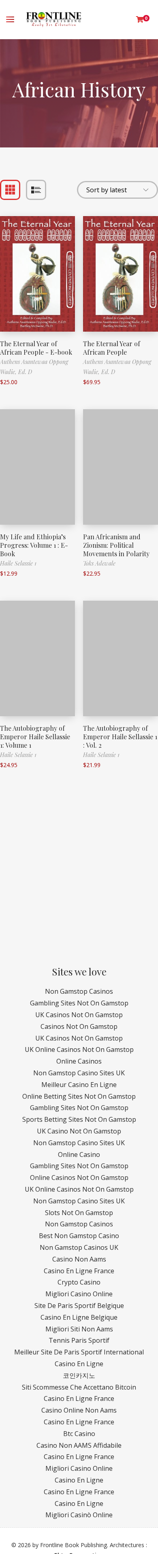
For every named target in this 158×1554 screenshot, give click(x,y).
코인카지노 (79, 1375)
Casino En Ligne (79, 1363)
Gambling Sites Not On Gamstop (79, 1003)
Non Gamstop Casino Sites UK (79, 1072)
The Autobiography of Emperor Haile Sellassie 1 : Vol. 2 (120, 736)
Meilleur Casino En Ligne (79, 1084)
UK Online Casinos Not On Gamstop (79, 1049)
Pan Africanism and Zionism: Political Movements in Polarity (116, 545)
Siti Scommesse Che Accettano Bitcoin (79, 1387)
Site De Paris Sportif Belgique (79, 1305)
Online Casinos (79, 1061)
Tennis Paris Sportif (79, 1340)
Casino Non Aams (79, 1259)
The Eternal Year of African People (111, 347)
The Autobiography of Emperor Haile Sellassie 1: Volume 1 (35, 736)
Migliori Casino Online (79, 1293)
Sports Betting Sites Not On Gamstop (79, 1119)
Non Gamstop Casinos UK (79, 1247)
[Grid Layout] (10, 190)
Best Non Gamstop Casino (79, 1235)
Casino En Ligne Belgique (79, 1317)
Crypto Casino (79, 1282)
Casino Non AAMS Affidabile (79, 1445)
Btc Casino (79, 1433)
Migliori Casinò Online (79, 1514)
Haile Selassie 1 (18, 563)
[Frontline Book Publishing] (53, 19)
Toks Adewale (99, 563)
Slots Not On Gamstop (79, 1212)
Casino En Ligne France (79, 1270)
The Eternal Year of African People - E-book (36, 347)
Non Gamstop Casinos (79, 991)
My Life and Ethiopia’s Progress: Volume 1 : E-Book (34, 545)
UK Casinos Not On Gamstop (79, 1014)
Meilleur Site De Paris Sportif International (79, 1352)
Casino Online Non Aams (79, 1410)
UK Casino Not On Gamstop (79, 1131)
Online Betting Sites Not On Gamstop (79, 1096)
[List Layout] (36, 190)
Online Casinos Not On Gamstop (79, 1177)
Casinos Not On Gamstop (79, 1026)
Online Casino (79, 1154)
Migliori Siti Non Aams (79, 1329)
